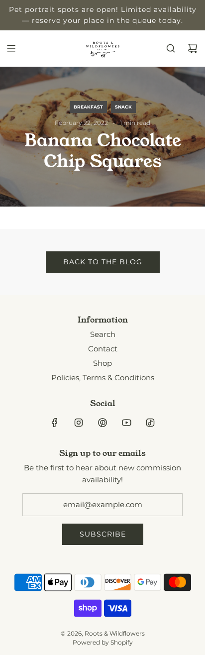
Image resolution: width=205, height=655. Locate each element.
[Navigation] (11, 48)
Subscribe (103, 534)
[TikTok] (150, 423)
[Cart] (193, 48)
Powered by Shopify (103, 642)
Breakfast (88, 106)
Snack (123, 106)
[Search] (171, 48)
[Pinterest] (102, 423)
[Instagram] (79, 423)
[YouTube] (126, 423)
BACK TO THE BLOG (102, 261)
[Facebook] (55, 423)
